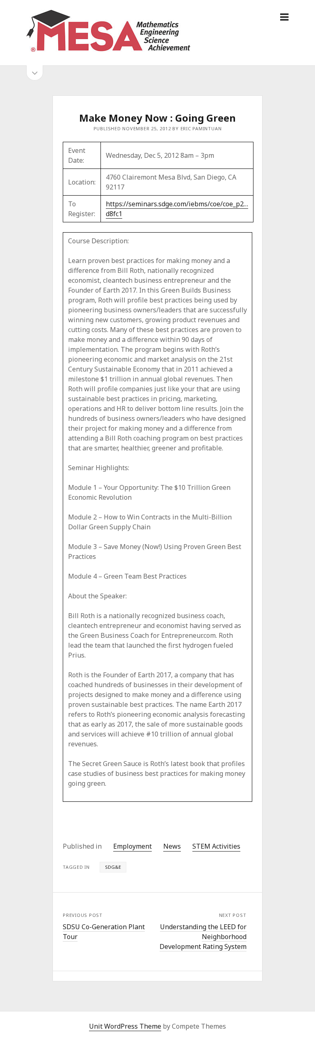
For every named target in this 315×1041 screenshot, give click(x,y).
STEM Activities (216, 846)
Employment (132, 846)
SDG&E (113, 867)
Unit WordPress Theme (125, 1026)
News (172, 846)
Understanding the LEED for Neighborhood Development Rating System (203, 936)
